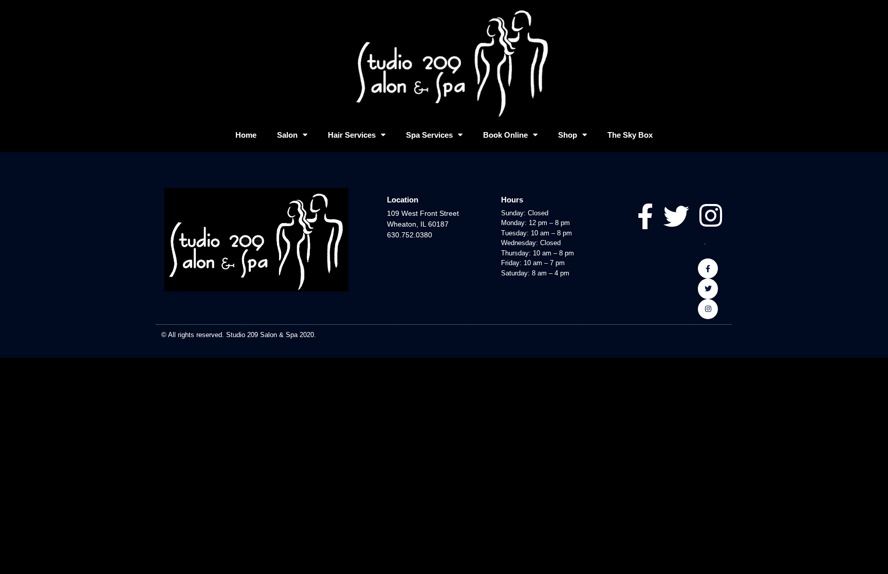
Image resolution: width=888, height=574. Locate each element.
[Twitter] (708, 289)
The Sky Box (630, 135)
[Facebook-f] (708, 268)
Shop (567, 135)
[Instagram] (708, 309)
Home (245, 135)
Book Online (505, 135)
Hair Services (352, 135)
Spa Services (429, 135)
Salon (287, 135)
